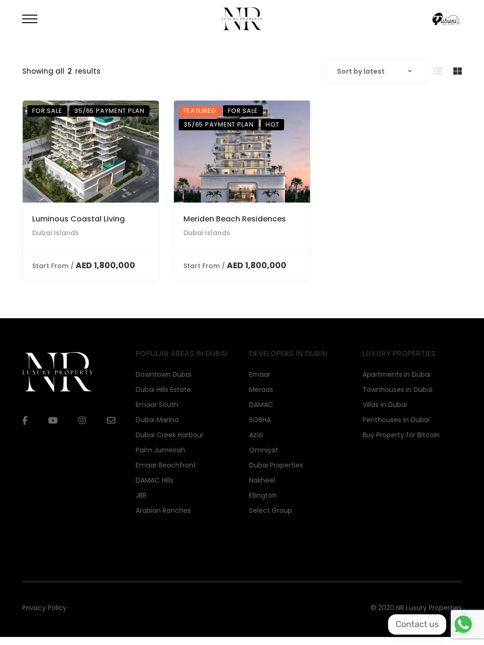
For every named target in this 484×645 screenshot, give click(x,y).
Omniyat (263, 450)
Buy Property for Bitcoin (401, 435)
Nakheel (262, 480)
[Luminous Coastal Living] (91, 152)
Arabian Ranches (163, 510)
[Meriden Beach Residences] (242, 152)
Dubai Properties (276, 465)
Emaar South (157, 404)
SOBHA (260, 419)
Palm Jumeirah (160, 450)
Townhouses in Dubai (397, 389)
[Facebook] (24, 420)
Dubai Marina (157, 419)
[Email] (111, 420)
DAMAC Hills (154, 480)
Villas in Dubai (385, 404)
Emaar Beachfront (166, 465)
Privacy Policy (44, 607)
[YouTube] (53, 420)
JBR (141, 495)
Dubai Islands (55, 233)
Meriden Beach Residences (234, 218)
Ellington (263, 495)
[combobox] (374, 71)
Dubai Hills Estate (163, 389)
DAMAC (261, 404)
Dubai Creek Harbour (170, 435)
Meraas (261, 389)
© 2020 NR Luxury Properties (416, 607)
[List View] (437, 71)
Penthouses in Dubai (396, 419)
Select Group (270, 510)
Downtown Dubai (163, 374)
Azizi (256, 435)
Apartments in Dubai (397, 374)
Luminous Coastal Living (78, 218)
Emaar (259, 374)
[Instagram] (82, 420)
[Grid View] (457, 71)
